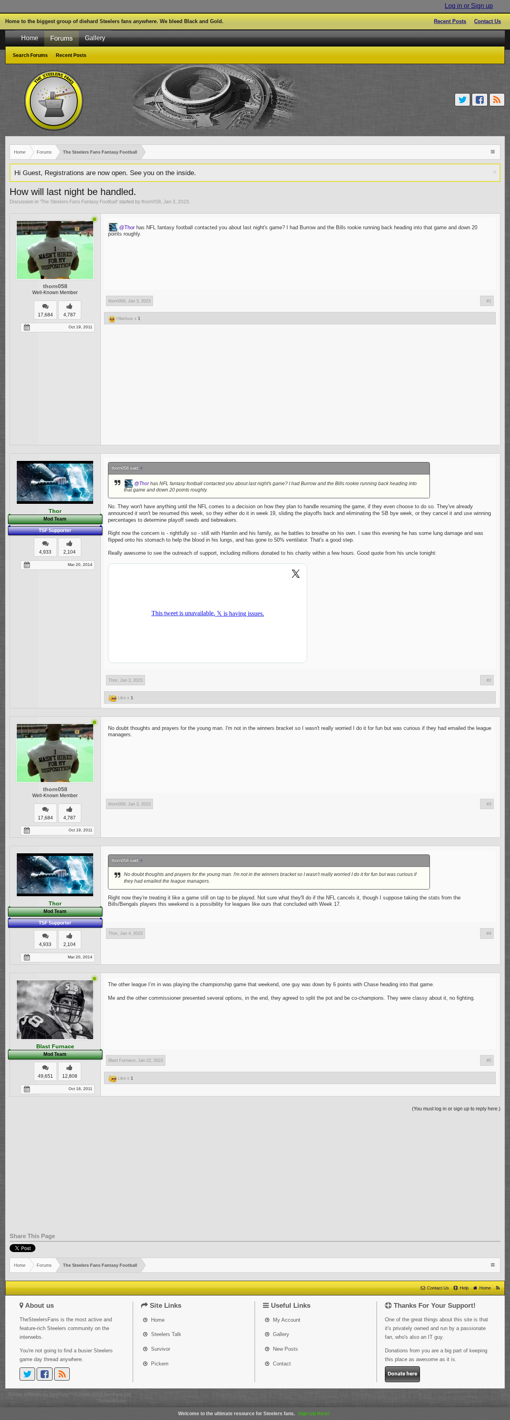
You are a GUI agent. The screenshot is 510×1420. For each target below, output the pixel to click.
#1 (488, 300)
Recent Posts (450, 21)
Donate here (402, 1374)
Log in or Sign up (469, 5)
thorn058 (151, 202)
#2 (488, 680)
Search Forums (30, 55)
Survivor (159, 1349)
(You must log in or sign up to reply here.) (456, 1109)
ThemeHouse (111, 1401)
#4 (488, 933)
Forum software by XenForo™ (70, 1394)
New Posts (284, 1349)
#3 (488, 804)
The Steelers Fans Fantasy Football (79, 202)
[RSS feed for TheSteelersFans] (497, 1288)
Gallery (95, 38)
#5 (488, 1060)
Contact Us (487, 21)
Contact (281, 1364)
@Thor (127, 227)
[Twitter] (463, 99)
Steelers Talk (165, 1334)
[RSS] (497, 99)
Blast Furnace (121, 1060)
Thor (113, 680)
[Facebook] (480, 99)
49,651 (45, 1076)
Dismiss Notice (495, 172)
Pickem (159, 1364)
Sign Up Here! (314, 1413)
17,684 (45, 315)
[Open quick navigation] (493, 151)
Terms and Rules (449, 1394)
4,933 (45, 552)
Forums (61, 38)
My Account (285, 1320)
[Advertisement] (255, 389)
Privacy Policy (486, 1394)
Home (29, 38)
